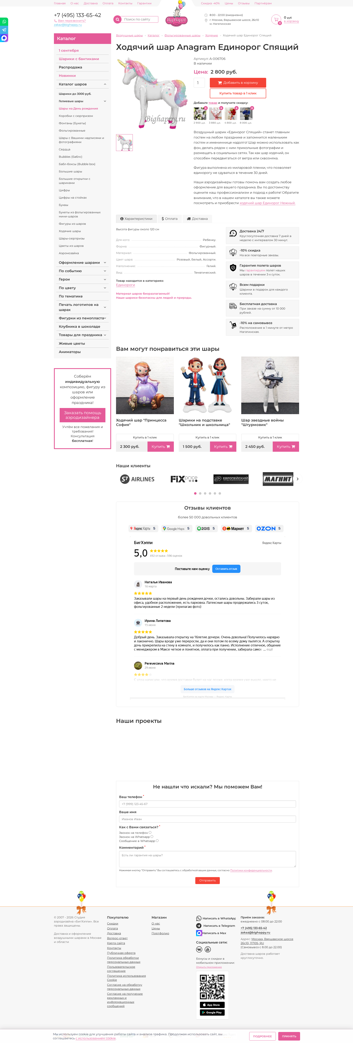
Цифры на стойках (73, 197)
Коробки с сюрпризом (76, 116)
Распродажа (70, 67)
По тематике (71, 296)
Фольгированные (72, 130)
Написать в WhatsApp (219, 918)
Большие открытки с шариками (74, 181)
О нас (74, 3)
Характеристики (138, 219)
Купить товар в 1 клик (238, 93)
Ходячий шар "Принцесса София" (141, 422)
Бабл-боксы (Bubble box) (77, 164)
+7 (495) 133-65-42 (77, 15)
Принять (289, 1036)
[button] (195, 493)
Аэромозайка (69, 253)
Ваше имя (127, 812)
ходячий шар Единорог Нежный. (267, 203)
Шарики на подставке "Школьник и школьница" (204, 422)
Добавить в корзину (240, 83)
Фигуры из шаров (72, 224)
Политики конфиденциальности (251, 870)
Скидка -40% (210, 3)
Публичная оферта (121, 953)
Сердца (64, 149)
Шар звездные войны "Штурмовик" (262, 422)
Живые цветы (72, 343)
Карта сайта (116, 943)
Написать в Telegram (219, 926)
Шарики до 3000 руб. (75, 94)
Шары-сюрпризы (72, 238)
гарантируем (255, 270)
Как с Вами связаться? (139, 827)
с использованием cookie (96, 1038)
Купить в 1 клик (145, 437)
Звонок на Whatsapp (135, 837)
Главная (60, 3)
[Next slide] (297, 478)
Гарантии (144, 3)
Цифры (64, 190)
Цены (229, 3)
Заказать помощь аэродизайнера (82, 415)
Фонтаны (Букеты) (72, 123)
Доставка (91, 3)
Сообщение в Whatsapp (137, 841)
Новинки (67, 76)
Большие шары (70, 171)
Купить (158, 446)
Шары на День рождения (78, 108)
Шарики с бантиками (79, 59)
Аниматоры (70, 352)
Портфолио (160, 933)
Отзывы (244, 3)
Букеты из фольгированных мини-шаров (80, 214)
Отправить (207, 880)
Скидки (112, 923)
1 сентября (69, 50)
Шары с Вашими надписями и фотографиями (81, 140)
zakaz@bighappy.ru (68, 25)
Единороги (125, 285)
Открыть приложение (209, 967)
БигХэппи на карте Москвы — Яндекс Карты (207, 696)
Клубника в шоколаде (79, 326)
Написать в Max (214, 933)
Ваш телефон (131, 797)
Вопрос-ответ (117, 938)
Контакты (125, 3)
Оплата (108, 3)
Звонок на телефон (134, 833)
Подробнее (262, 1036)
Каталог (66, 38)
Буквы (63, 205)
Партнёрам (263, 3)
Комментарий (132, 847)
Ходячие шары (70, 231)
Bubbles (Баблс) (70, 157)
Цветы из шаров (71, 246)
